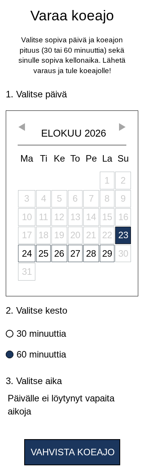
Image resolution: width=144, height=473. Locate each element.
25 (43, 253)
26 (59, 253)
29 (107, 253)
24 (27, 253)
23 (123, 235)
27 (75, 253)
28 (91, 253)
